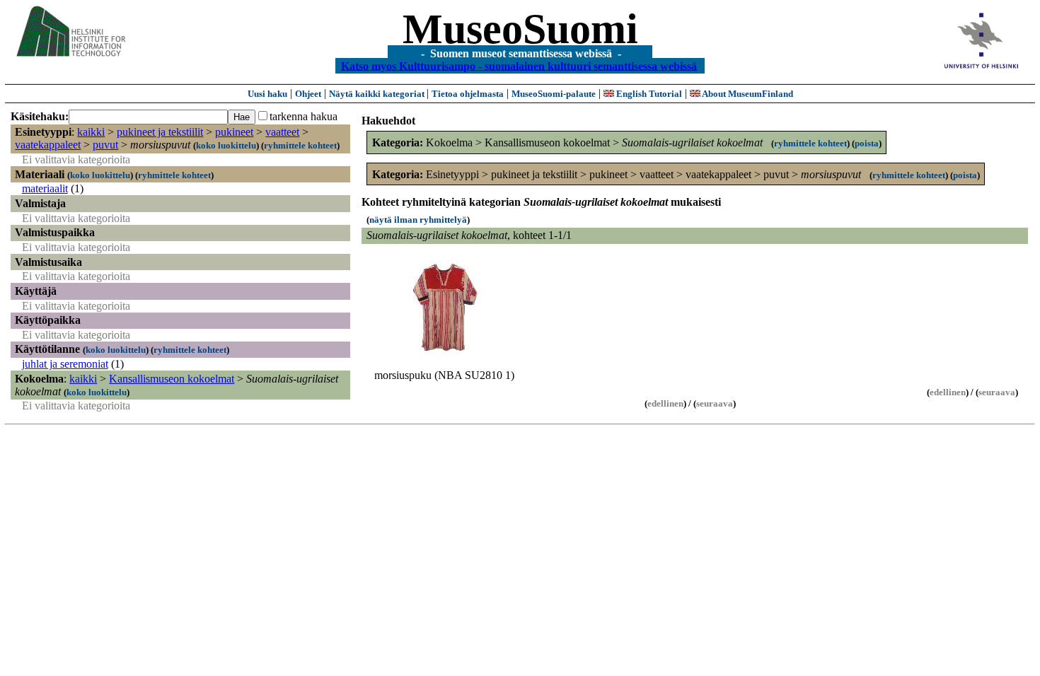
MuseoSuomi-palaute (554, 93)
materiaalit (45, 188)
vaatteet (282, 132)
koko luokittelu (226, 145)
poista (867, 143)
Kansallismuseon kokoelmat (171, 379)
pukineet (234, 132)
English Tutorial (648, 93)
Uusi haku (267, 93)
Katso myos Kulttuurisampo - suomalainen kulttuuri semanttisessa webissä (519, 65)
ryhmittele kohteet (300, 145)
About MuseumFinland (746, 93)
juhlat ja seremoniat (65, 364)
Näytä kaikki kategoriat (378, 93)
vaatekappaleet (48, 145)
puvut (105, 145)
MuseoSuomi (520, 29)
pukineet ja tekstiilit (160, 132)
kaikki (91, 132)
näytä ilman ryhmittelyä (418, 219)
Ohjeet (308, 93)
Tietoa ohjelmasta (468, 93)
